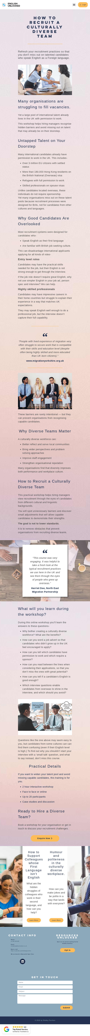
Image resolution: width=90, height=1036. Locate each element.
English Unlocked (14, 4)
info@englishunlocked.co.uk (19, 946)
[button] (74, 4)
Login (84, 4)
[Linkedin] (22, 961)
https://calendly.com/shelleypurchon (21, 950)
